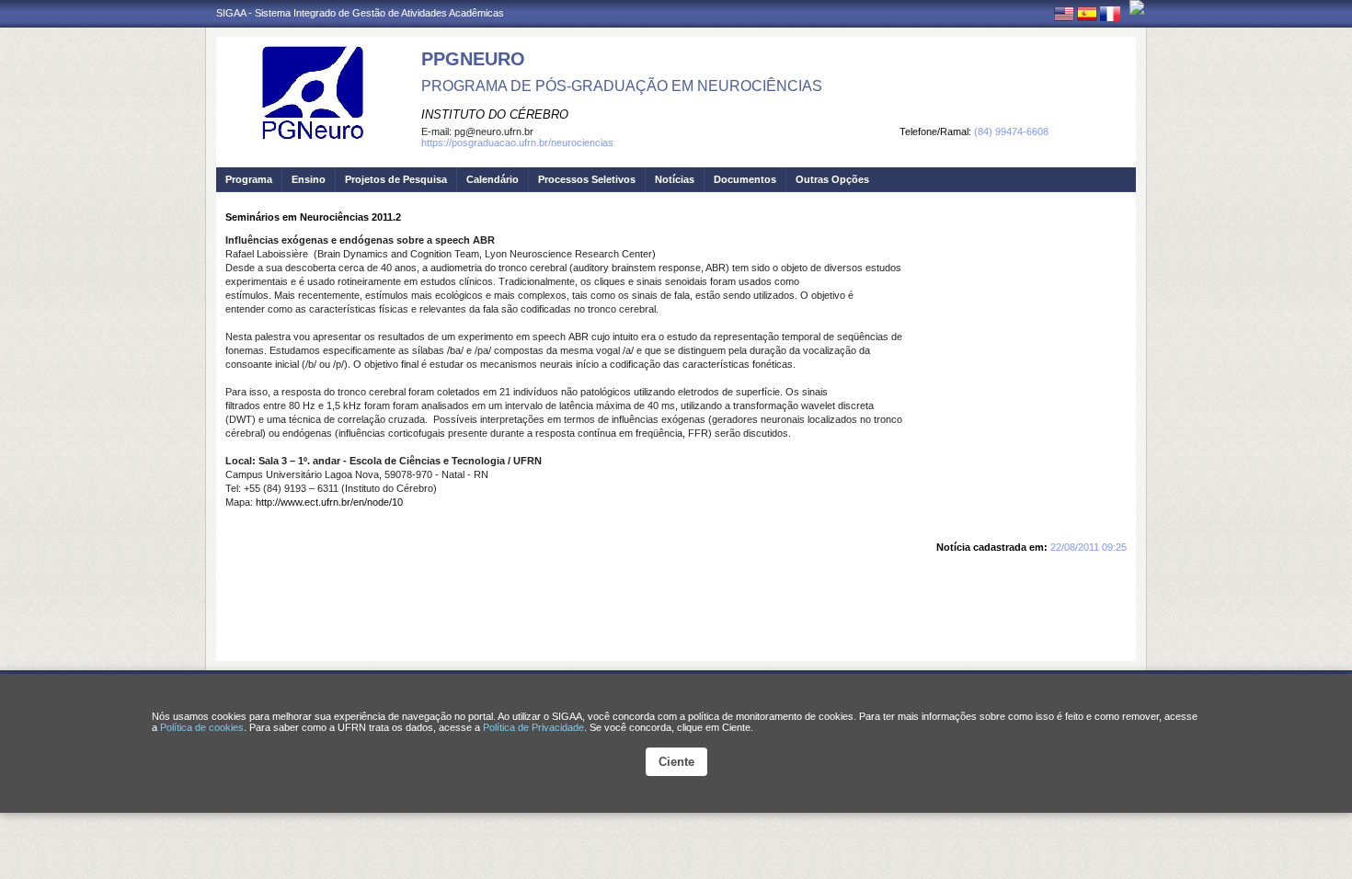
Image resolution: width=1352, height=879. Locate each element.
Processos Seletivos (587, 179)
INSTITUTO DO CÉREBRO (494, 114)
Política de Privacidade (533, 727)
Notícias (674, 179)
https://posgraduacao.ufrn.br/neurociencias (517, 142)
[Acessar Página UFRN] (1136, 7)
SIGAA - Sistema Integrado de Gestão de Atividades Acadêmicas (360, 12)
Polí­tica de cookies (202, 727)
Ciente (676, 762)
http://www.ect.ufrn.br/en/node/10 (329, 502)
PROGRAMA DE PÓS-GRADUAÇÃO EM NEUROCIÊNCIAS (621, 86)
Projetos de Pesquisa (396, 179)
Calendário (492, 179)
